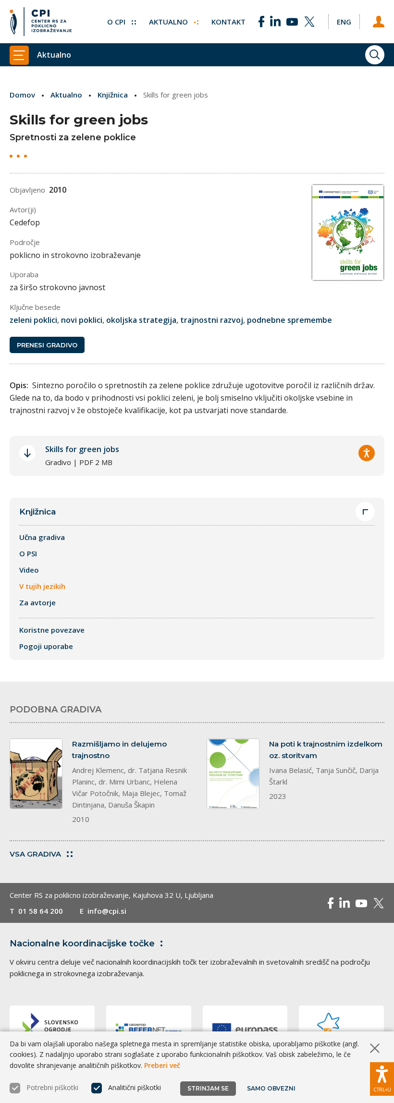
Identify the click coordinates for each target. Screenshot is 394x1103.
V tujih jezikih (42, 586)
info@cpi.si (106, 911)
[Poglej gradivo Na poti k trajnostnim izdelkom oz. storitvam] (233, 773)
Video (29, 570)
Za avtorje (37, 602)
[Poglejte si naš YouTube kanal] (292, 21)
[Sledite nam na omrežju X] (309, 21)
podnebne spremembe (289, 320)
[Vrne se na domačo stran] (41, 21)
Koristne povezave (52, 630)
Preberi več (162, 1065)
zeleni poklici (33, 320)
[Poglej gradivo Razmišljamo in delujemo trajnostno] (36, 773)
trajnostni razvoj (211, 320)
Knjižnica (113, 94)
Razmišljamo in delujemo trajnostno (119, 749)
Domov (22, 94)
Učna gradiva (42, 537)
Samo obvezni (271, 1088)
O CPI (117, 21)
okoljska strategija (141, 320)
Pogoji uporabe (46, 646)
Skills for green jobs (82, 449)
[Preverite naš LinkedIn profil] (275, 21)
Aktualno (169, 21)
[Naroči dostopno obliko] (366, 453)
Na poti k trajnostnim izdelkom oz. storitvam (325, 749)
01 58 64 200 (40, 911)
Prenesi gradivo (47, 345)
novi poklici (81, 320)
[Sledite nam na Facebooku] (261, 21)
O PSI (28, 553)
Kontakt (228, 21)
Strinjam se (208, 1088)
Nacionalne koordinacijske (82, 943)
